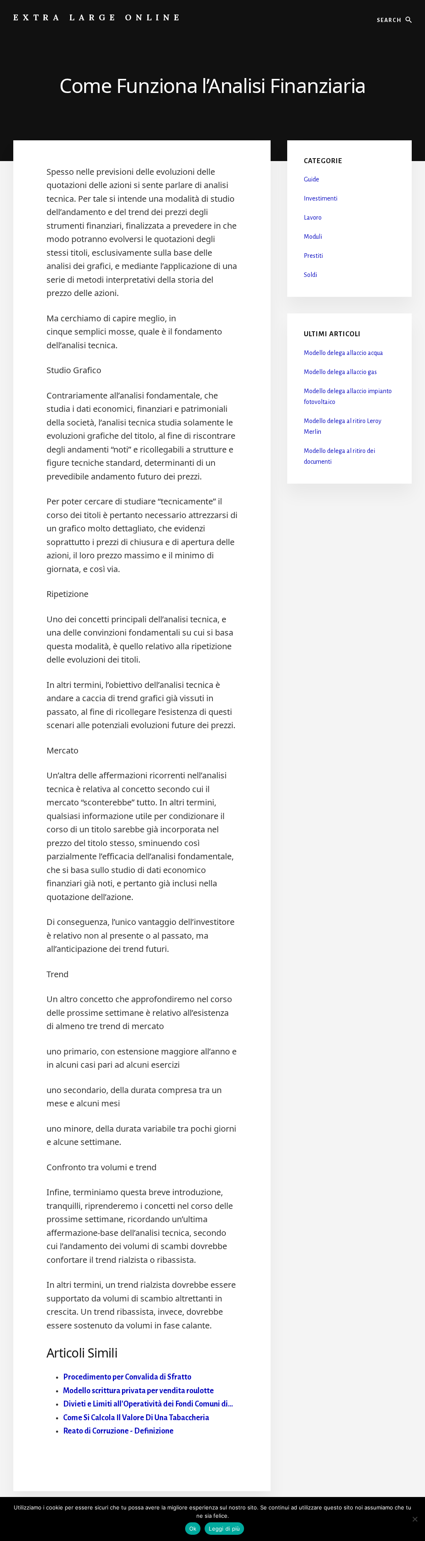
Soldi (310, 275)
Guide (311, 179)
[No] (414, 1519)
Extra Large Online (98, 17)
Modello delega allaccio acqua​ (343, 353)
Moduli (313, 236)
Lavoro (313, 217)
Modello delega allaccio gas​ (340, 372)
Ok (193, 1528)
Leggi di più (224, 1528)
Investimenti (320, 198)
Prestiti (313, 255)
